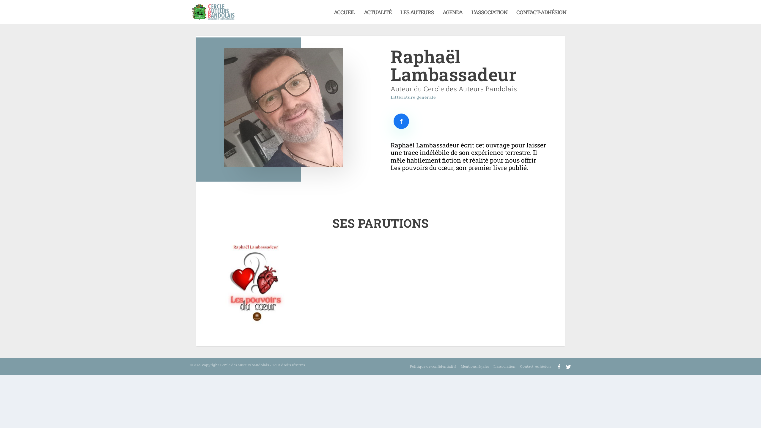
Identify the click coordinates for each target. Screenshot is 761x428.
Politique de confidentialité (433, 366)
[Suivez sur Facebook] (401, 121)
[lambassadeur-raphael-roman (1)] (253, 322)
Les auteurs (417, 13)
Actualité (377, 13)
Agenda (453, 13)
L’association (489, 13)
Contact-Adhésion (541, 13)
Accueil (344, 13)
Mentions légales (475, 366)
